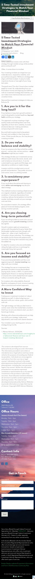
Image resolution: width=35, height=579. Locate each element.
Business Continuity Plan (20, 565)
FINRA (20, 531)
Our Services (6, 37)
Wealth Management (9, 41)
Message (11, 499)
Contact (4, 57)
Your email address (15, 486)
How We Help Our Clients (21, 30)
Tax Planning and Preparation (12, 45)
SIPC (24, 531)
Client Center (6, 61)
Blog (22, 53)
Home (3, 22)
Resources (5, 49)
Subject (11, 492)
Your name (12, 479)
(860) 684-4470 (12, 455)
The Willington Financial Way (12, 34)
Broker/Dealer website (9, 563)
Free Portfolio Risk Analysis (21, 18)
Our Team (5, 30)
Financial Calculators (9, 53)
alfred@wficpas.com (8, 459)
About (3, 26)
